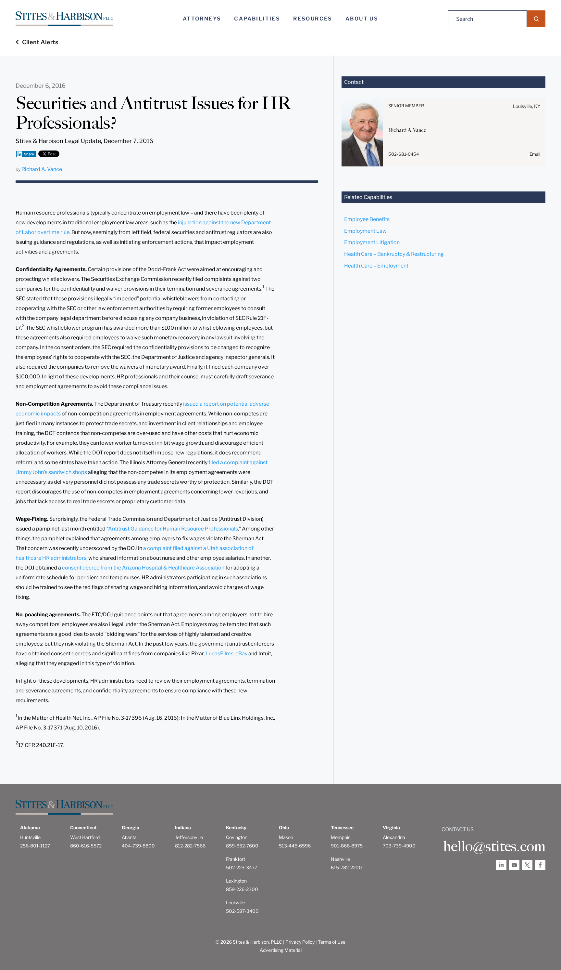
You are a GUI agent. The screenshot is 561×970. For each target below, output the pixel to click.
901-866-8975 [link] (347, 845)
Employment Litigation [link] (372, 242)
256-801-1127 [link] (35, 845)
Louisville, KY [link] (526, 106)
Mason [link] (286, 837)
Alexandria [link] (394, 837)
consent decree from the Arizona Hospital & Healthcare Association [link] (143, 568)
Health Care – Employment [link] (376, 266)
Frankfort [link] (235, 859)
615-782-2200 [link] (346, 867)
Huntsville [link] (30, 837)
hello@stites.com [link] (494, 846)
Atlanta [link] (129, 837)
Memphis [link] (340, 837)
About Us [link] (361, 19)
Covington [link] (236, 837)
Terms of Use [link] (331, 942)
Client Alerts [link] (40, 42)
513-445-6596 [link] (295, 845)
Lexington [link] (236, 881)
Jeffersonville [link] (189, 837)
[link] (64, 19)
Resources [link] (312, 19)
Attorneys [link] (202, 19)
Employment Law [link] (365, 231)
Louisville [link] (235, 902)
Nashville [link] (340, 859)
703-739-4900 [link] (399, 845)
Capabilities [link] (257, 19)
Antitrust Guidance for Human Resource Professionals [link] (173, 529)
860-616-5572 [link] (86, 845)
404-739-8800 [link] (138, 845)
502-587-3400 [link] (242, 911)
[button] (536, 18)
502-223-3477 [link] (241, 867)
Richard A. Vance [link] (41, 169)
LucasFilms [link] (219, 653)
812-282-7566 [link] (190, 845)
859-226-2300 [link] (242, 889)
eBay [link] (241, 653)
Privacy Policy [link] (300, 942)
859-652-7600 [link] (242, 845)
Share (29, 154)
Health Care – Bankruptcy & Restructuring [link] (394, 254)
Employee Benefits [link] (367, 219)
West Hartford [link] (85, 837)
